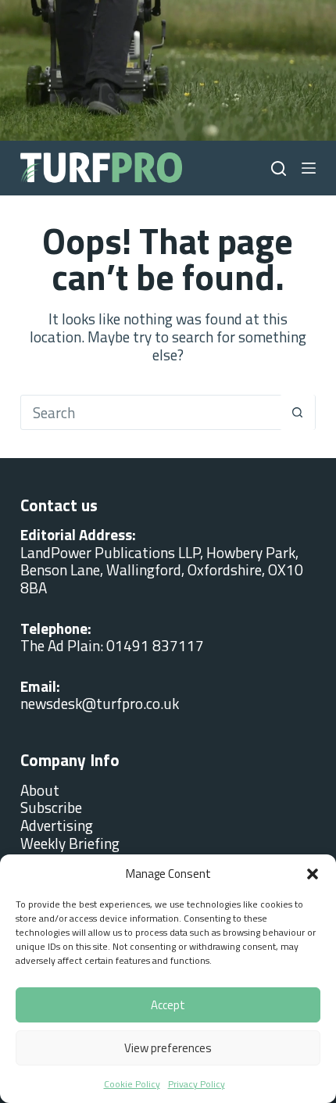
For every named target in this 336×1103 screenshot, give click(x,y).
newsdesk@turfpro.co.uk (99, 703)
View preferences (168, 1048)
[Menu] (309, 168)
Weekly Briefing (70, 843)
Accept (168, 1005)
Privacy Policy (196, 1083)
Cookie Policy (132, 1083)
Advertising (56, 825)
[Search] (278, 168)
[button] (312, 874)
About (39, 790)
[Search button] (297, 412)
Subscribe (51, 807)
